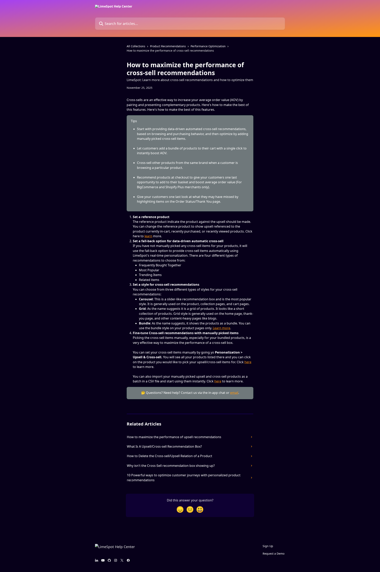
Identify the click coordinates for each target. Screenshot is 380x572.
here (247, 362)
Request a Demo (273, 553)
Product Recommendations (168, 46)
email (234, 392)
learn (148, 236)
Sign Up (268, 546)
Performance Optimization (208, 46)
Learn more (221, 328)
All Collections (136, 46)
